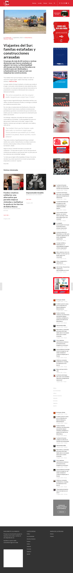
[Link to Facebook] (60, 3)
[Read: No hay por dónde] (54, 300)
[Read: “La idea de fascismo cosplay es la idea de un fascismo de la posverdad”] (54, 185)
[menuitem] (34, 3)
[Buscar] (54, 3)
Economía (55, 400)
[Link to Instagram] (64, 3)
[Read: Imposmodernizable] (54, 326)
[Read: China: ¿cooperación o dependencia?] (54, 262)
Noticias (6, 39)
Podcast (28, 541)
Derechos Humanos (57, 395)
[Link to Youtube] (66, 3)
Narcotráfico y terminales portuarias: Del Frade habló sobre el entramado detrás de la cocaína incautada (62, 333)
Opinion (55, 405)
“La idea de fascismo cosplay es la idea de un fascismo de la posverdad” (62, 186)
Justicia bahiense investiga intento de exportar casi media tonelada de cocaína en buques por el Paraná (62, 353)
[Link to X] (62, 3)
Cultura (54, 393)
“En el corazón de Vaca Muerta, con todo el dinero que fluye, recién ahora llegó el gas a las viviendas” (62, 216)
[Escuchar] (61, 16)
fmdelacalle (8, 37)
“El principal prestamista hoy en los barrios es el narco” (62, 491)
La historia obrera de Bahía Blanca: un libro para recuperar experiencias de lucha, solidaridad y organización (62, 236)
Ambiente (55, 398)
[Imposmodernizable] (36, 182)
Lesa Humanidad (57, 390)
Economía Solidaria (15, 208)
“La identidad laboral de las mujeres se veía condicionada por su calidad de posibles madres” (62, 205)
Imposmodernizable (35, 193)
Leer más (6, 215)
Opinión (39, 194)
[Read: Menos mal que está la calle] (54, 370)
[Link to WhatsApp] (68, 3)
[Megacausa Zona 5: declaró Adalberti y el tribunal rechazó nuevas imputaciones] (1, 286)
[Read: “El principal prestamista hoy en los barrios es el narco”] (54, 490)
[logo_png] (7, 3)
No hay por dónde (60, 299)
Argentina (55, 403)
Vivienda (10, 39)
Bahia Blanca (28, 37)
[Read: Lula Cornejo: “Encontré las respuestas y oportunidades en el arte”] (54, 267)
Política (54, 388)
